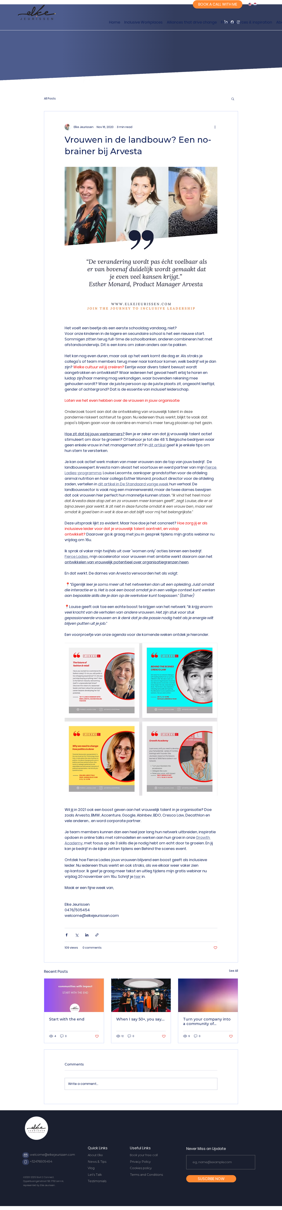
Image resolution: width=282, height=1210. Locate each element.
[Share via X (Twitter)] (77, 935)
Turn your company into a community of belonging (207, 1021)
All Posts (50, 99)
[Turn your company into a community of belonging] (208, 995)
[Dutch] (255, 4)
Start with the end (66, 1019)
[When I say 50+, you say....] (141, 995)
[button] (233, 98)
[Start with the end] (74, 995)
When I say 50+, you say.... (140, 1019)
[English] (249, 4)
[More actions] (214, 126)
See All (233, 971)
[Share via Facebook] (67, 935)
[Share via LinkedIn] (87, 935)
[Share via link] (97, 935)
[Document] (25, 1155)
